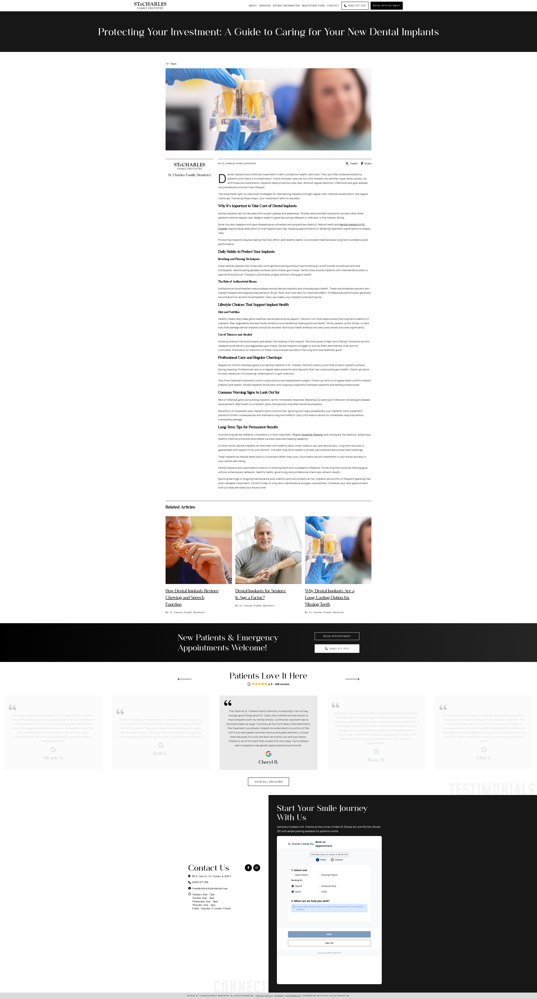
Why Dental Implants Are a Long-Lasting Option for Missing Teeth (329, 597)
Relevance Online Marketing (333, 996)
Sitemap (279, 996)
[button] (268, 684)
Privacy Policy (264, 996)
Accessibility (293, 996)
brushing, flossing (312, 434)
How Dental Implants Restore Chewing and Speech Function (192, 597)
